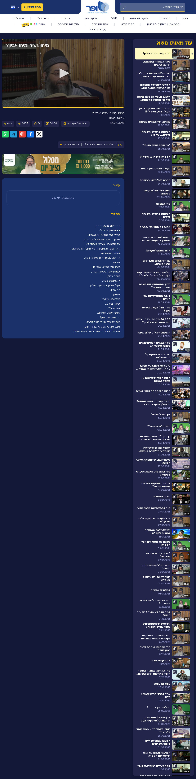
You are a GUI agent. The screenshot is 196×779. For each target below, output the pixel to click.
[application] (63, 73)
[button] (63, 73)
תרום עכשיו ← (32, 7)
